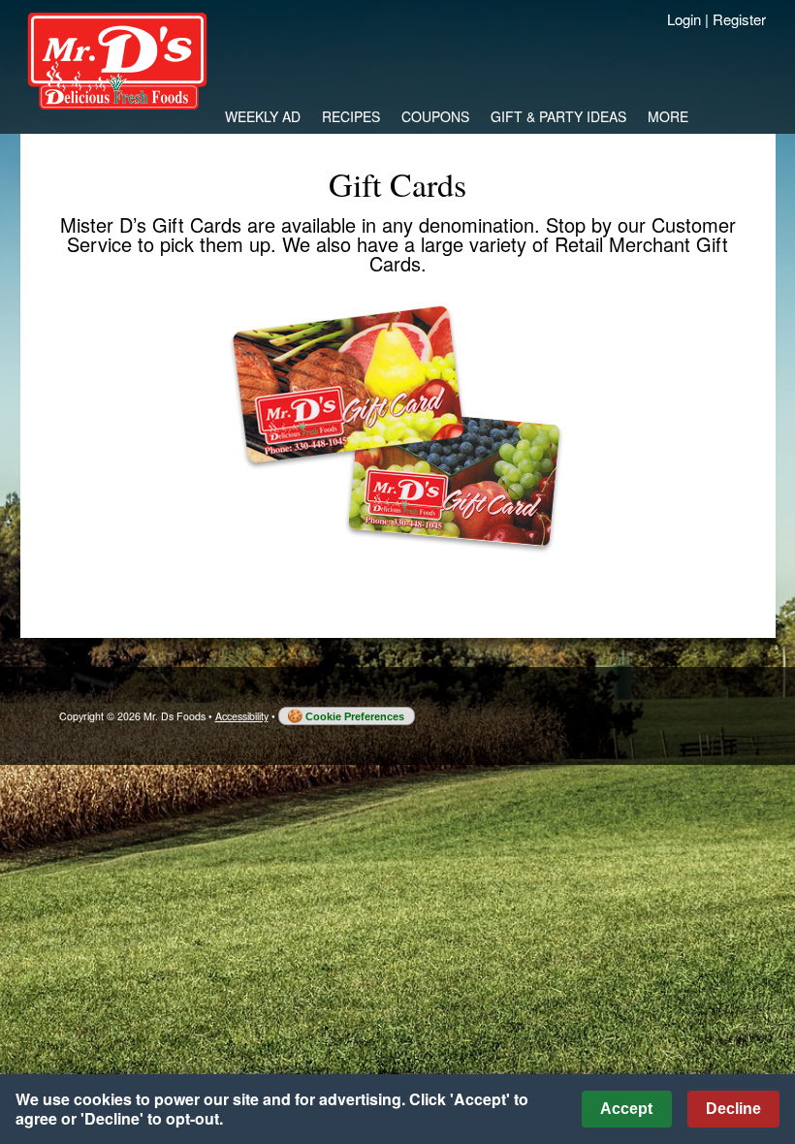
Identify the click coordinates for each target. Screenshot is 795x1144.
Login (684, 19)
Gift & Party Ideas (558, 116)
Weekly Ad (263, 116)
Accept (626, 1108)
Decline (733, 1108)
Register (739, 19)
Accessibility (242, 716)
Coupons (435, 116)
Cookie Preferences (354, 716)
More (668, 116)
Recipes (351, 116)
